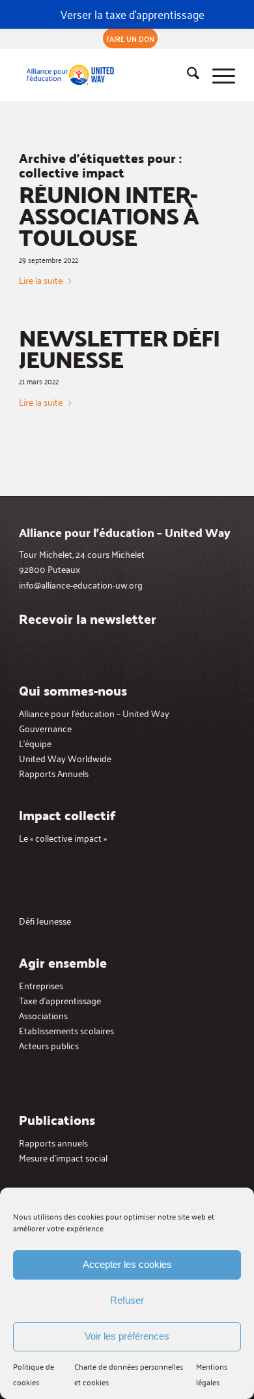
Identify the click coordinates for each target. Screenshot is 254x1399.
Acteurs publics (49, 1045)
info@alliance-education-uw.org (81, 584)
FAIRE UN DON (130, 38)
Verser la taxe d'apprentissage (133, 13)
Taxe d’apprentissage (60, 1000)
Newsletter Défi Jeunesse (119, 347)
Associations (43, 1015)
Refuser (127, 1300)
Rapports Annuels (54, 773)
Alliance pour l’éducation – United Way (94, 713)
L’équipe (35, 743)
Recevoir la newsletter (87, 618)
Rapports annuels (53, 1142)
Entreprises (41, 985)
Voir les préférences (127, 1336)
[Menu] (217, 75)
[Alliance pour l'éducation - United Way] (105, 75)
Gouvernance (45, 728)
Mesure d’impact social (63, 1157)
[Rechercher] (186, 75)
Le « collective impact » (63, 837)
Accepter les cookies (127, 1264)
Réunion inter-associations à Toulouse (109, 215)
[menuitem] (130, 38)
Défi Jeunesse (45, 920)
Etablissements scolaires (66, 1030)
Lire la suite (41, 280)
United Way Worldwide (65, 758)
